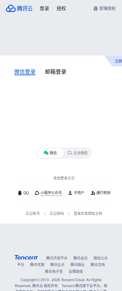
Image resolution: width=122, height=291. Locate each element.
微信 (53, 153)
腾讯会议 (80, 257)
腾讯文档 (98, 264)
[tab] (25, 71)
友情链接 (76, 271)
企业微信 (80, 153)
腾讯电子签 (54, 271)
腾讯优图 (37, 264)
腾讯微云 (77, 264)
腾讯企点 (57, 264)
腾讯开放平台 (57, 257)
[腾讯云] (19, 8)
